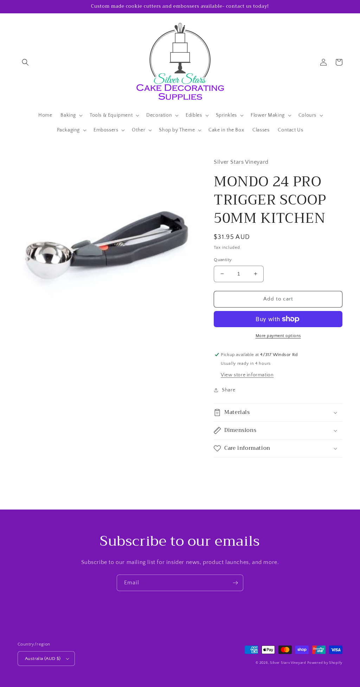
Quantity (223, 259)
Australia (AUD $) (43, 658)
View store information (247, 375)
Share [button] (228, 390)
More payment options (278, 335)
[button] (25, 62)
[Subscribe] (235, 583)
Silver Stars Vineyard (288, 663)
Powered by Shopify (324, 663)
